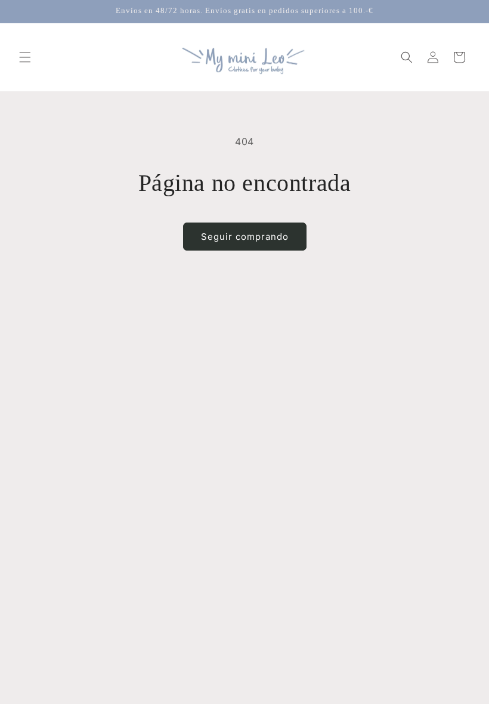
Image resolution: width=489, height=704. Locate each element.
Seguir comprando (245, 236)
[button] (25, 57)
